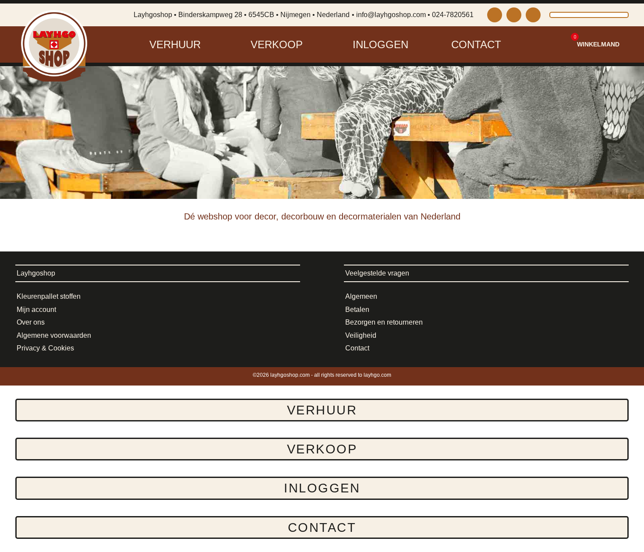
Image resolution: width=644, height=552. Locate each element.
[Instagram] (494, 14)
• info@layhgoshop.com (389, 14)
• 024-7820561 (451, 14)
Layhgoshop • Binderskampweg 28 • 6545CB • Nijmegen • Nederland (242, 14)
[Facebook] (513, 14)
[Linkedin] (533, 14)
